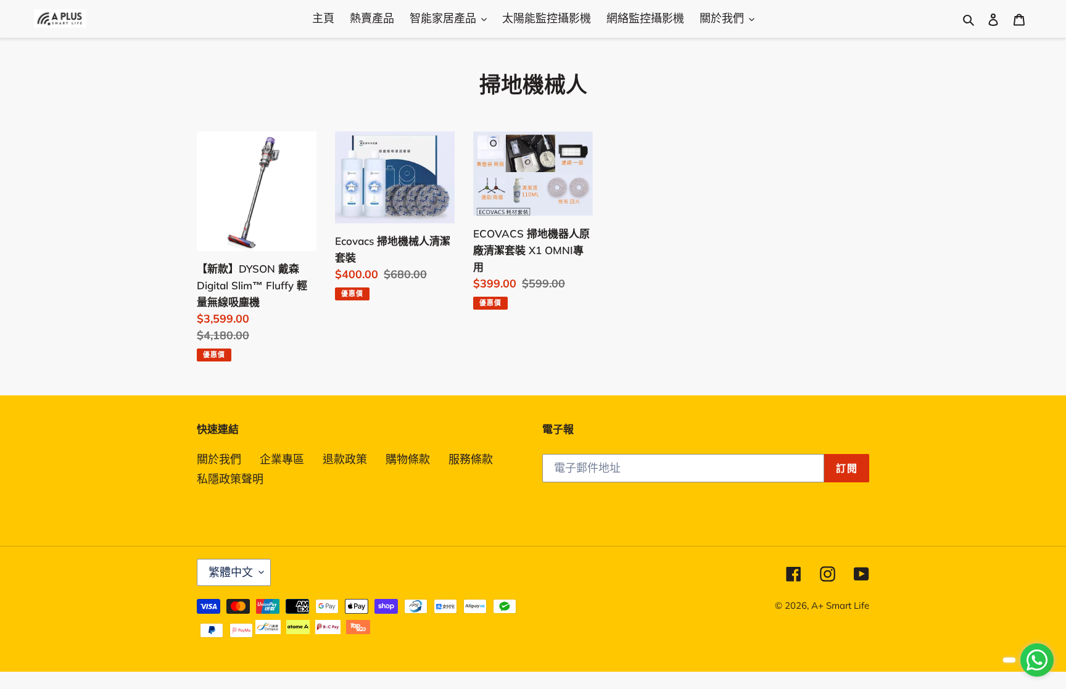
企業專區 (282, 459)
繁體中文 (231, 572)
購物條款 (408, 459)
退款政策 (345, 459)
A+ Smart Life (840, 605)
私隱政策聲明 (230, 479)
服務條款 (470, 459)
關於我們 (219, 459)
